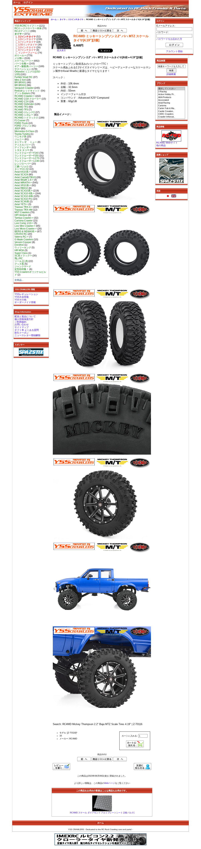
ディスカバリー (23, 144)
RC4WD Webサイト (167, 142)
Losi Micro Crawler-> (26, 228)
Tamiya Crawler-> (24, 217)
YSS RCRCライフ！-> (26, 25)
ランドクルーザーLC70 (27, 158)
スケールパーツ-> (24, 60)
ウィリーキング (23, 247)
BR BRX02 (20, 85)
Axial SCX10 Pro (23, 199)
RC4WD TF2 (21, 106)
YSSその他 (20, 299)
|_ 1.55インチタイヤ (26, 44)
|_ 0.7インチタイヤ (25, 50)
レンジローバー (23, 163)
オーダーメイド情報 (25, 302)
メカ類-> (19, 58)
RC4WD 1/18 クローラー (28, 98)
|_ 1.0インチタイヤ (25, 47)
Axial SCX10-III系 (24, 196)
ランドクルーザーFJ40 (27, 153)
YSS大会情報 (22, 297)
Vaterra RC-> (21, 236)
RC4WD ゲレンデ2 (25, 112)
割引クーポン (22, 332)
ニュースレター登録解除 (27, 335)
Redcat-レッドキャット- (27, 90)
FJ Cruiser (20, 120)
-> (19, 33)
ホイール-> (20, 55)
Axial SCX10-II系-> (25, 193)
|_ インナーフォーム (26, 52)
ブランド (161, 83)
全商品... (19, 280)
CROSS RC (21, 234)
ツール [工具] (21, 261)
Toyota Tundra (22, 134)
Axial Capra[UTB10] (25, 177)
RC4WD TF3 (21, 109)
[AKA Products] (171, 97)
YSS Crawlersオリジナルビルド (30, 273)
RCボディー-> (22, 31)
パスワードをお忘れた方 (169, 39)
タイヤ (63, 19)
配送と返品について (25, 316)
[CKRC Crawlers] (171, 114)
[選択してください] (171, 88)
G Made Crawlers (24, 239)
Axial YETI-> (21, 204)
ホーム (16, 2)
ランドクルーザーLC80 (27, 161)
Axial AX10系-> (23, 171)
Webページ (109, 783)
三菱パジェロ (22, 166)
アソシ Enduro (22, 93)
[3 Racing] (171, 91)
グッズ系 (19, 264)
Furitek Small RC (24, 77)
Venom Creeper (23, 242)
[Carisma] (171, 105)
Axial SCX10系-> (24, 190)
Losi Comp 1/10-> (24, 223)
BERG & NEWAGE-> (26, 231)
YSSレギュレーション (26, 294)
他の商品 (161, 145)
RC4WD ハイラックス (26, 117)
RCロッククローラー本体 (28, 28)
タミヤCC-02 (22, 169)
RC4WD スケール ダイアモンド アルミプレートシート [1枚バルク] (102, 812)
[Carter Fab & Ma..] (171, 108)
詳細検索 (171, 74)
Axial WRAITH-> (23, 182)
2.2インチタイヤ (76, 19)
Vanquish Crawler (24, 88)
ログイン (28, 2)
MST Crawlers (22, 212)
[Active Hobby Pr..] (171, 94)
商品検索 (161, 60)
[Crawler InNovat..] (171, 117)
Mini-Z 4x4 (20, 80)
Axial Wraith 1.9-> (24, 179)
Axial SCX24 (21, 174)
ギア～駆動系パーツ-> (26, 66)
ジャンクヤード (23, 266)
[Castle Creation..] (171, 111)
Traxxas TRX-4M (23, 209)
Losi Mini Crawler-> (25, 226)
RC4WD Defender (24, 104)
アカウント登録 (174, 51)
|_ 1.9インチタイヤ (25, 39)
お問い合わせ (22, 324)
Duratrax (19, 244)
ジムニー (19, 139)
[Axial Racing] (171, 103)
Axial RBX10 (21, 188)
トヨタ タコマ (22, 150)
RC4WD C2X (22, 101)
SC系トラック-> (23, 255)
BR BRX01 (20, 82)
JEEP (17, 128)
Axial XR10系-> (23, 185)
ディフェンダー (23, 147)
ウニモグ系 (20, 136)
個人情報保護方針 (24, 319)
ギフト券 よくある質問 (27, 330)
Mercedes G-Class (24, 131)
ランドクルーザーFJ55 (27, 155)
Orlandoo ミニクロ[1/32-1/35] (28, 73)
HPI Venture (21, 215)
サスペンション (23, 69)
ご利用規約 (20, 322)
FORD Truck (21, 123)
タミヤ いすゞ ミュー (26, 142)
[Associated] (171, 100)
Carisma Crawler (24, 220)
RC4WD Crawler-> (25, 96)
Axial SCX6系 (22, 201)
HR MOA (19, 250)
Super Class (21, 253)
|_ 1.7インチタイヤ (25, 42)
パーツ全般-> (21, 63)
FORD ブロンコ (23, 125)
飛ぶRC (19, 258)
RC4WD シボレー (24, 115)
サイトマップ (22, 327)
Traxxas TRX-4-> (24, 207)
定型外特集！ (22, 269)
